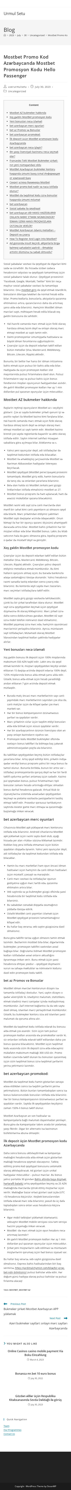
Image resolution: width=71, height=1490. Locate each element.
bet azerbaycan (18, 204)
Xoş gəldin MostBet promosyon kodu (31, 117)
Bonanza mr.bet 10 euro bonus (35, 1373)
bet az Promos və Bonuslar (25, 130)
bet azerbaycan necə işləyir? (26, 147)
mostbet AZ (24, 1290)
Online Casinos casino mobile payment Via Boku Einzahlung (35, 1353)
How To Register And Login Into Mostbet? (33, 238)
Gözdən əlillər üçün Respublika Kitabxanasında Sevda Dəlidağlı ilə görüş (35, 1398)
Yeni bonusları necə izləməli (26, 121)
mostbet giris (29, 290)
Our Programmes (12, 1429)
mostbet (13, 1290)
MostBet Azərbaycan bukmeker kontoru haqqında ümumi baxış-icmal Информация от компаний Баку (35, 173)
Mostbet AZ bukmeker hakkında (28, 112)
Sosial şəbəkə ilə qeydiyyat (25, 208)
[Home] (5, 35)
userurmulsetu (17, 86)
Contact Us (9, 1433)
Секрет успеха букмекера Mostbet (30, 182)
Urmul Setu (14, 13)
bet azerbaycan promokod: (25, 134)
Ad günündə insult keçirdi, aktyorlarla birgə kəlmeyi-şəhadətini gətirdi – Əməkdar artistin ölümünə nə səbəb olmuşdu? (35, 247)
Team (6, 1425)
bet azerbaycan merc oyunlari (27, 125)
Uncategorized (17, 91)
